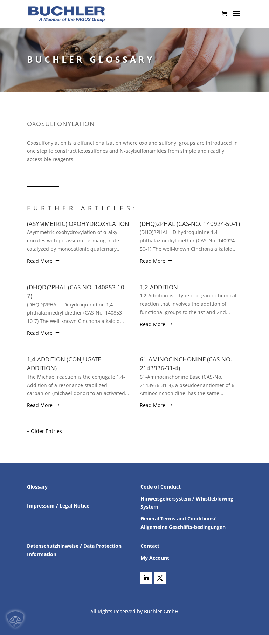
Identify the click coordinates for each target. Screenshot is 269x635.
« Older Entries (44, 431)
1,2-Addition (159, 287)
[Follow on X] (160, 578)
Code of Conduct (160, 486)
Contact (149, 546)
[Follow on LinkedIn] (146, 578)
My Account (154, 557)
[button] (15, 619)
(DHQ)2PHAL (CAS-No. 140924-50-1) (190, 224)
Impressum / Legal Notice (58, 505)
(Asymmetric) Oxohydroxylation (78, 224)
